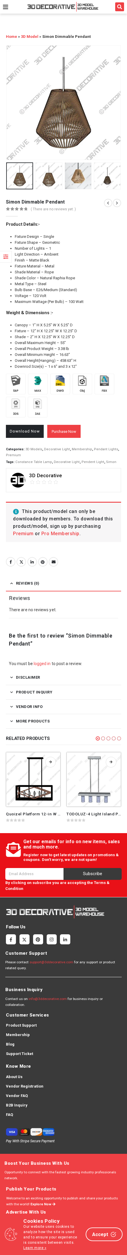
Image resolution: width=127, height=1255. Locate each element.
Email (53, 562)
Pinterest (43, 562)
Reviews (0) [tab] (28, 583)
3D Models (33, 449)
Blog (10, 1044)
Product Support (21, 1025)
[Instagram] (52, 939)
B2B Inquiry (16, 1105)
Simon (111, 462)
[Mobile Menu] (5, 6)
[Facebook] (11, 939)
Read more (50, 762)
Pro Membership (60, 533)
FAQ (9, 1114)
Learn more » (34, 1248)
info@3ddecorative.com (48, 999)
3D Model (29, 36)
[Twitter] (24, 939)
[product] (33, 779)
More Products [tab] (33, 721)
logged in (42, 663)
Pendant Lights (106, 449)
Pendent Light (93, 462)
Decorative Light (57, 449)
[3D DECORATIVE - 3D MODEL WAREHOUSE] (63, 6)
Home (11, 36)
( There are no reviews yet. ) (53, 209)
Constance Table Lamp (33, 462)
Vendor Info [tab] (29, 706)
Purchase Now (64, 431)
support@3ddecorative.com (51, 962)
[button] (119, 6)
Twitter (21, 562)
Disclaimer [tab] (28, 677)
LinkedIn (32, 562)
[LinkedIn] (65, 939)
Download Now (25, 431)
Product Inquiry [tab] (34, 692)
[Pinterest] (38, 939)
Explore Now (41, 1204)
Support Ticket (19, 1053)
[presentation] (13, 102)
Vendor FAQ (17, 1095)
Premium (13, 455)
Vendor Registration (24, 1086)
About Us (14, 1077)
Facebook (10, 562)
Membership (82, 449)
